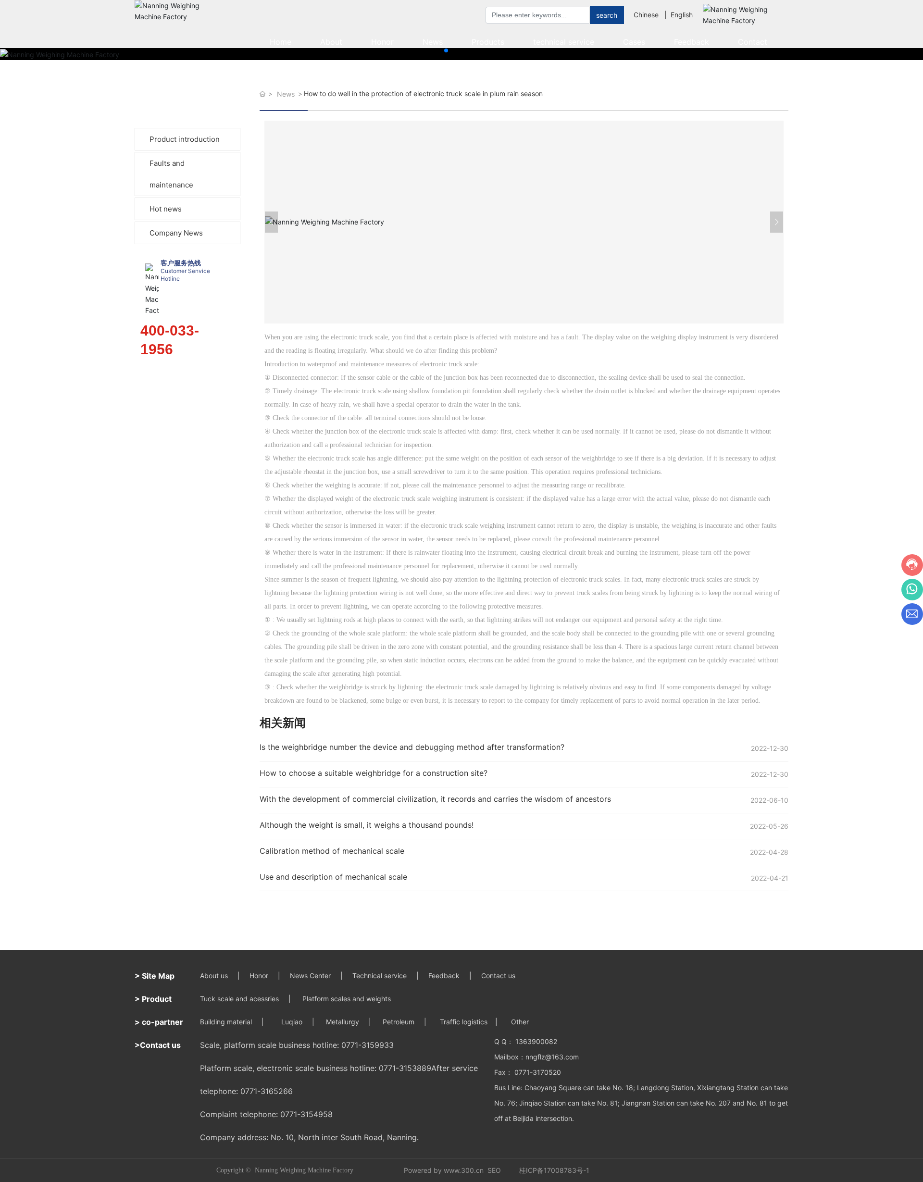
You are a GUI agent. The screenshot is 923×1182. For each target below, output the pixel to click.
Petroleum (398, 1022)
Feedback (444, 975)
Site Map (158, 976)
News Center (310, 975)
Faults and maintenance (171, 174)
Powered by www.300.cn (444, 1170)
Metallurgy (342, 1022)
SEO (494, 1170)
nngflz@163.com (552, 1057)
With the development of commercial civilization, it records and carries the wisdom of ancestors (435, 799)
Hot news (166, 208)
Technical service (379, 975)
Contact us (499, 975)
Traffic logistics (463, 1022)
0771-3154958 (306, 1114)
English (682, 15)
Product (157, 999)
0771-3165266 (266, 1091)
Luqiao (291, 1022)
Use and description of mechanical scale (333, 877)
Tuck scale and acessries (239, 999)
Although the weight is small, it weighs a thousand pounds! (367, 825)
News (286, 94)
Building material (226, 1022)
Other (519, 1022)
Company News (176, 232)
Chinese (646, 15)
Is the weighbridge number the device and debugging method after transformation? (412, 747)
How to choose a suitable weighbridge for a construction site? (373, 773)
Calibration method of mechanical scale (332, 851)
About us (214, 975)
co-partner (162, 1022)
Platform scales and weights (346, 999)
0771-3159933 (367, 1045)
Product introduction (185, 139)
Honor (258, 975)
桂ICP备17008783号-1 (554, 1170)
